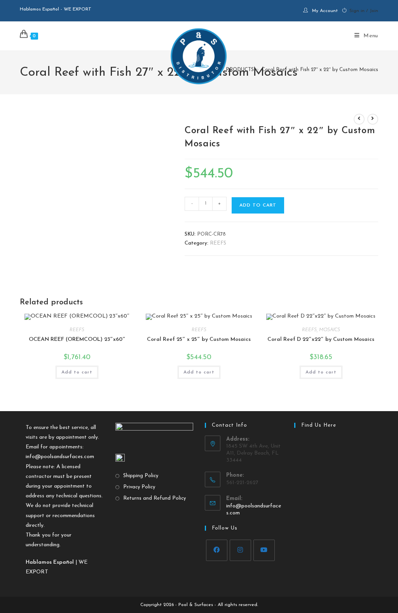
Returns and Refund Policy (154, 498)
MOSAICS (329, 330)
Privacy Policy (139, 487)
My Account (325, 11)
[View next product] (372, 119)
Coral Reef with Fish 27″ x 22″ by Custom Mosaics (320, 69)
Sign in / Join (363, 11)
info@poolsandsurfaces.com (60, 457)
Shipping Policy (140, 475)
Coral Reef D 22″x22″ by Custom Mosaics (320, 339)
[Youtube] (264, 550)
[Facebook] (216, 550)
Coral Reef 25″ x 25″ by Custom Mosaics (199, 339)
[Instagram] (240, 550)
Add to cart (257, 205)
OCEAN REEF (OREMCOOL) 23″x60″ (77, 339)
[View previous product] (359, 119)
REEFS (218, 243)
